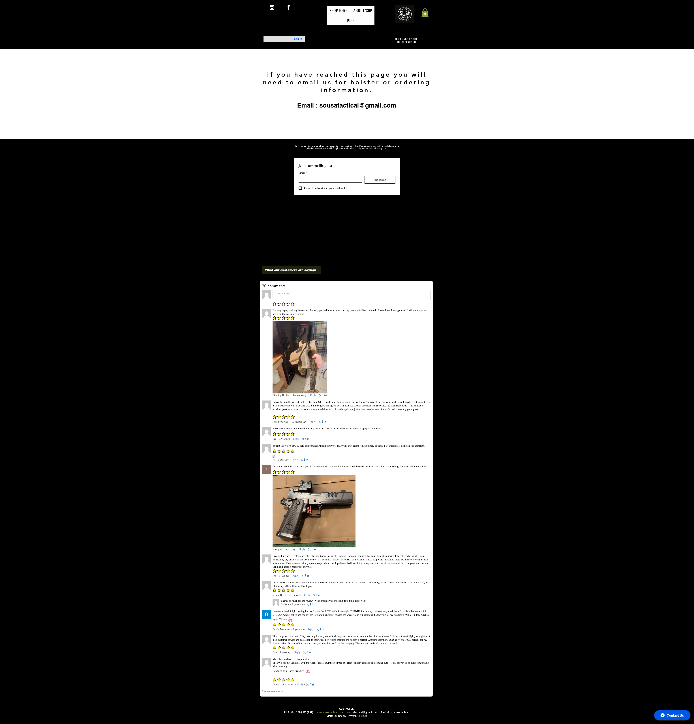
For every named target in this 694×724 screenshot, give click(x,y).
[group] (346, 213)
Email (303, 172)
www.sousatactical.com (330, 712)
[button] (425, 12)
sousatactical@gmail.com (362, 712)
